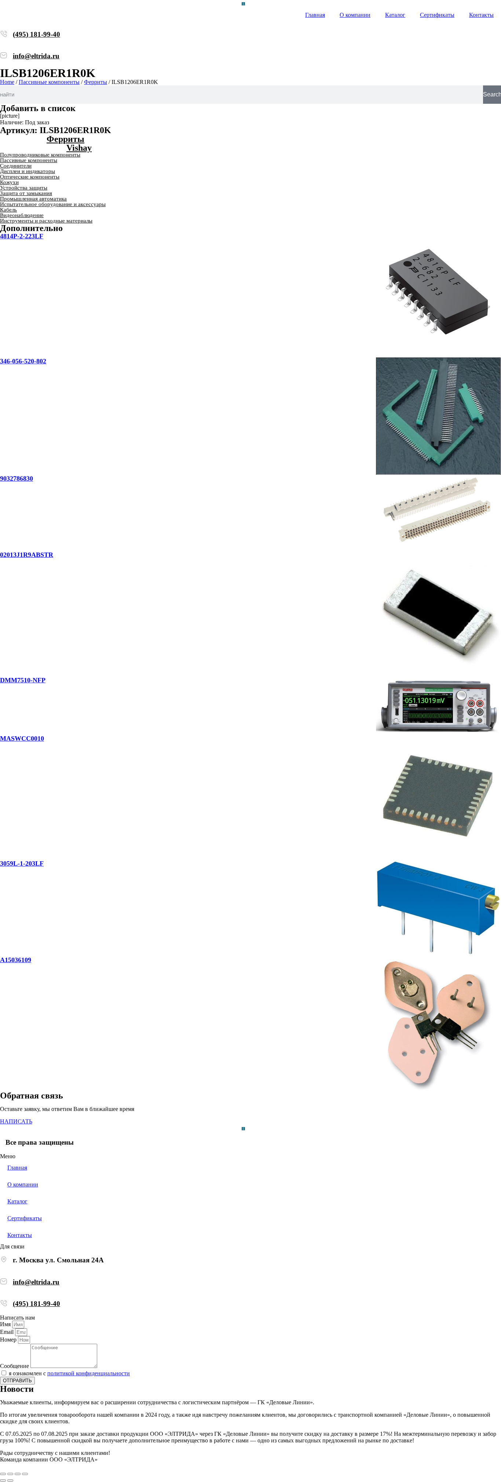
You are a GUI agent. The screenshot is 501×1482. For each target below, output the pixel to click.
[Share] (10, 1474)
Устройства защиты (23, 188)
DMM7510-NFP (22, 680)
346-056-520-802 (23, 361)
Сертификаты (437, 15)
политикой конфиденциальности (88, 1373)
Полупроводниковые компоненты (40, 155)
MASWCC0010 (22, 738)
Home (7, 82)
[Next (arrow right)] (10, 1480)
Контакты (481, 15)
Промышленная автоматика (33, 199)
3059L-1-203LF (22, 863)
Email (7, 1332)
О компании (355, 15)
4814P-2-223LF (21, 236)
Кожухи (9, 182)
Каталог (395, 15)
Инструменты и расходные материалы (46, 221)
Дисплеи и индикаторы (27, 171)
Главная (315, 15)
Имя (6, 1324)
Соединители (16, 166)
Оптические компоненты (29, 177)
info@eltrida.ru (36, 56)
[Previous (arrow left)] (3, 1480)
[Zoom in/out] (25, 1474)
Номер (9, 1339)
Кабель (8, 210)
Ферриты (95, 82)
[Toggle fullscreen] (18, 1474)
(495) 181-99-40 (36, 34)
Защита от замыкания (26, 193)
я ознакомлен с (69, 1373)
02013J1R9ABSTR (26, 554)
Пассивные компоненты (49, 82)
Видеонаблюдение (22, 215)
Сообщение (15, 1366)
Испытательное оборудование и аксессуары (53, 204)
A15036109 (15, 960)
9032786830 (16, 478)
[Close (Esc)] (3, 1474)
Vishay (79, 148)
